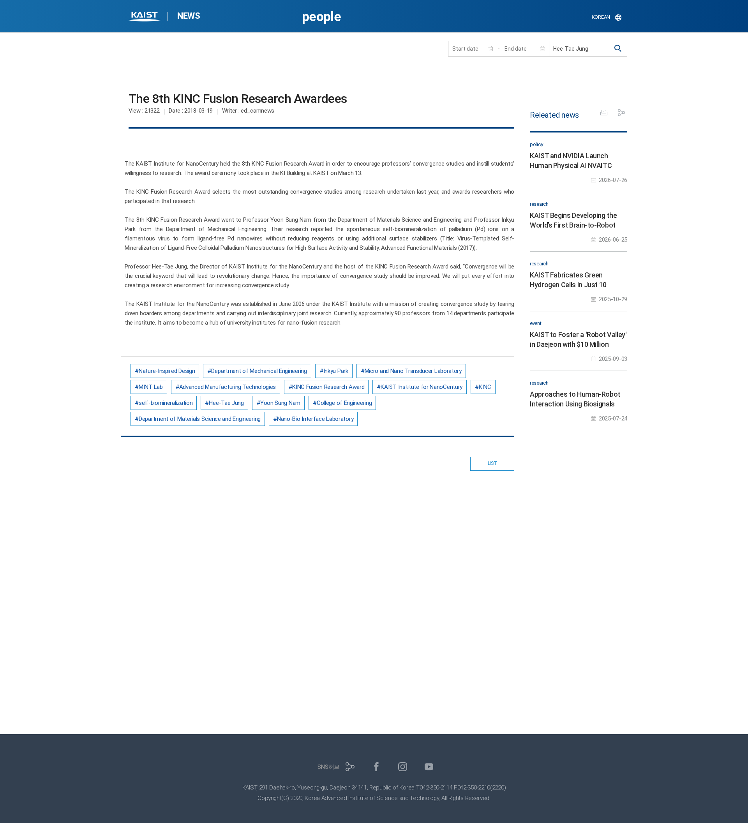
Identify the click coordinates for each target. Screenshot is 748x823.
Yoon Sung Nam (280, 402)
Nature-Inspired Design (167, 370)
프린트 (604, 112)
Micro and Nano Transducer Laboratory (413, 370)
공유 (621, 112)
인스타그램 (402, 766)
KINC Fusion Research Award (328, 386)
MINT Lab (151, 386)
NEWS (188, 16)
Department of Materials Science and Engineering (200, 418)
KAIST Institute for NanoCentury (421, 386)
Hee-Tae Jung (226, 402)
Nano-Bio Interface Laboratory (315, 418)
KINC (485, 386)
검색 (618, 49)
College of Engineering (344, 402)
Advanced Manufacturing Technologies (227, 386)
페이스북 (376, 766)
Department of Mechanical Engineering (259, 370)
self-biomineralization (165, 402)
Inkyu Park (335, 370)
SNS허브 (329, 766)
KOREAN (601, 17)
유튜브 (429, 766)
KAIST (145, 17)
